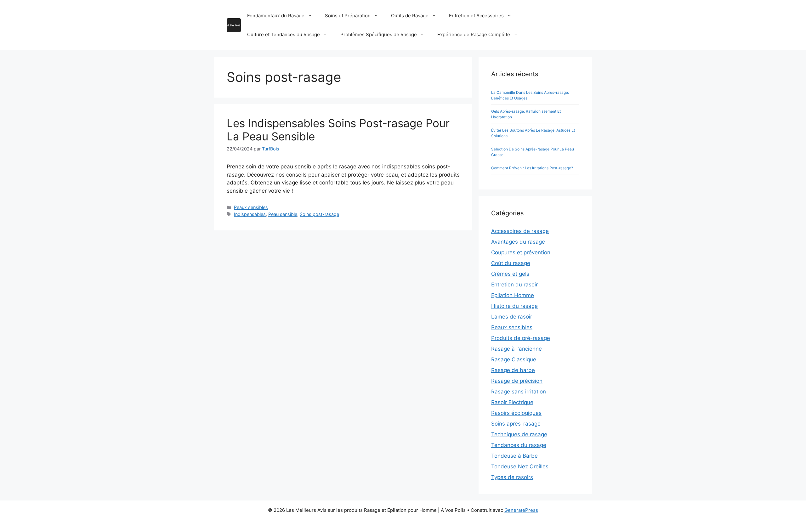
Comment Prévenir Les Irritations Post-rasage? (532, 168)
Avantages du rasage (518, 242)
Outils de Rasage (410, 16)
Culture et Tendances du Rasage (283, 34)
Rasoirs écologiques (516, 413)
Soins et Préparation (348, 16)
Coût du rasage (510, 263)
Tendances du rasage (518, 445)
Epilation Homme (512, 295)
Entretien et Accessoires (476, 16)
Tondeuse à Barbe (514, 456)
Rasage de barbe (513, 370)
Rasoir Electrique (512, 402)
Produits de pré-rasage (520, 338)
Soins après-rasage (516, 424)
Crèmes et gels (510, 274)
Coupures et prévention (520, 252)
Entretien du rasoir (514, 284)
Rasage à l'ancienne (516, 349)
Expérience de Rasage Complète (473, 34)
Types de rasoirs (512, 477)
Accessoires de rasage (520, 231)
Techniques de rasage (519, 434)
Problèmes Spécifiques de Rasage (378, 34)
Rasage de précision (516, 381)
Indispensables (250, 214)
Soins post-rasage (319, 214)
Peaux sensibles (251, 207)
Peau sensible (282, 214)
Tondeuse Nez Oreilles (519, 466)
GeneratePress (521, 510)
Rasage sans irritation (518, 391)
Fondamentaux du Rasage (275, 16)
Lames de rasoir (511, 317)
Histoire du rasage (514, 306)
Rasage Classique (513, 359)
